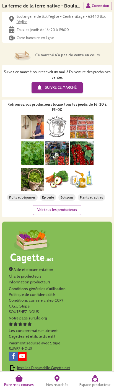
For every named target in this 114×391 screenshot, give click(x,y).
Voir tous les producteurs (57, 210)
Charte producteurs (25, 276)
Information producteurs (30, 282)
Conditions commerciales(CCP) (36, 300)
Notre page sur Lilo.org (28, 318)
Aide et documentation (33, 269)
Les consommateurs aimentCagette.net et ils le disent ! (33, 333)
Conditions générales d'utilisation (37, 288)
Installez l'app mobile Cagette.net (43, 368)
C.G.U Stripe (19, 306)
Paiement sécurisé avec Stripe (34, 343)
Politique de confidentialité (32, 294)
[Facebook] (13, 356)
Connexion (100, 6)
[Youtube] (22, 356)
